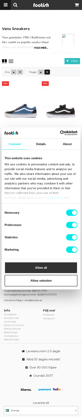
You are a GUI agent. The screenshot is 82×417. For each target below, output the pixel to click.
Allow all (41, 267)
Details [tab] (41, 144)
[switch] (71, 225)
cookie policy (53, 197)
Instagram (49, 318)
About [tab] (67, 144)
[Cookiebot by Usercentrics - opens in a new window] (60, 133)
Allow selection (41, 280)
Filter (73, 61)
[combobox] (41, 410)
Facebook (48, 314)
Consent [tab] (15, 144)
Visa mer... (41, 47)
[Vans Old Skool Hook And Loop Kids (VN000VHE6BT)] (61, 105)
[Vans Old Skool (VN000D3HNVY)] (21, 105)
